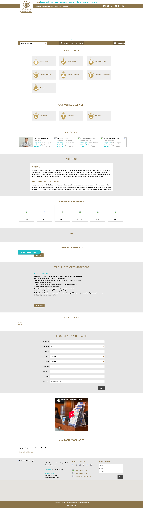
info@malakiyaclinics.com (84, 476)
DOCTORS (58, 6)
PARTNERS (65, 6)
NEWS (51, 2)
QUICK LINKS (73, 2)
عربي (71, 6)
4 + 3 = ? (46, 381)
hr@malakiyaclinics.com (25, 452)
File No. (46, 366)
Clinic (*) (46, 356)
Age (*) (47, 351)
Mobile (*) (46, 371)
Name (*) (46, 341)
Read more (39, 305)
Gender (46, 346)
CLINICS (38, 6)
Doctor (47, 361)
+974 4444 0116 (81, 470)
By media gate (71, 505)
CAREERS (85, 2)
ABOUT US (44, 2)
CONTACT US (93, 2)
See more (39, 255)
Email (47, 376)
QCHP (20, 325)
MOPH (20, 323)
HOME (38, 2)
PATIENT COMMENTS (61, 2)
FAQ (79, 2)
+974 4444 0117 (81, 473)
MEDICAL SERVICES (47, 6)
